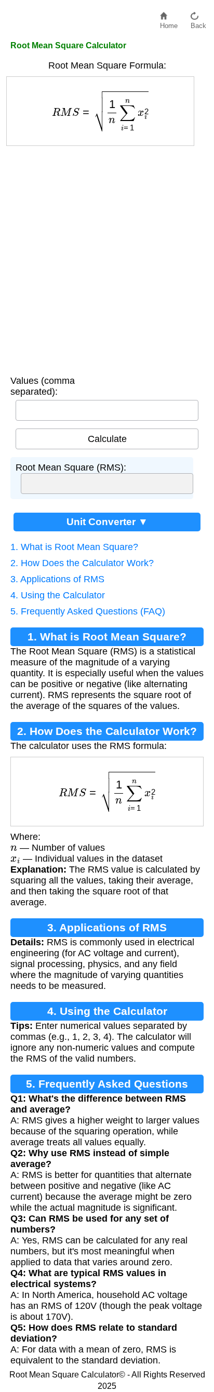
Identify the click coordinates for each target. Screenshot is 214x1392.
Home (169, 23)
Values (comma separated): (42, 386)
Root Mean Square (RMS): (71, 467)
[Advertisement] (107, 258)
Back (198, 23)
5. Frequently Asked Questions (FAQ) (87, 611)
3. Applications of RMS (57, 579)
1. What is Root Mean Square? (74, 547)
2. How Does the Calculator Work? (82, 563)
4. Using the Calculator (57, 595)
